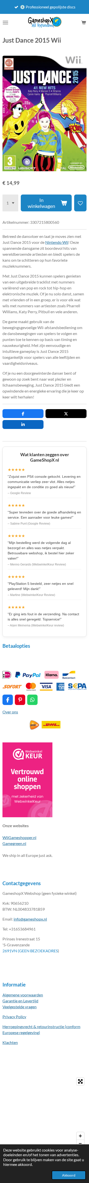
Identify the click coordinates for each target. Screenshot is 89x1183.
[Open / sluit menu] (5, 22)
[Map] (44, 1112)
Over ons (10, 711)
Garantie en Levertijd (20, 1000)
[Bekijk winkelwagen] (83, 22)
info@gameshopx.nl (30, 919)
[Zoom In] (80, 1136)
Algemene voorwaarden (22, 994)
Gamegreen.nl (14, 843)
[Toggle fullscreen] (80, 1081)
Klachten (10, 1042)
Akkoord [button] (68, 1175)
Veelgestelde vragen (19, 1006)
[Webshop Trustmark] (27, 815)
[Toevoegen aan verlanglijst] (80, 203)
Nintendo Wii (56, 242)
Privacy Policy (14, 1016)
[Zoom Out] (80, 1143)
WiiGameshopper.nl (19, 837)
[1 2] (10, 203)
